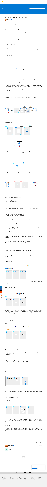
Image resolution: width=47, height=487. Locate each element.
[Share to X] (25, 472)
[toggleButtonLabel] (44, 2)
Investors (39, 480)
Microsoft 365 (25, 479)
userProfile (40, 445)
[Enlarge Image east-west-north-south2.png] (18, 136)
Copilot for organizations (4, 479)
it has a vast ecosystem (15, 68)
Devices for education (18, 477)
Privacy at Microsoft (39, 479)
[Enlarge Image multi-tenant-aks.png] (17, 273)
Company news (39, 478)
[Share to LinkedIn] (23, 472)
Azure (31, 476)
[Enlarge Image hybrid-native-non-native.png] (20, 409)
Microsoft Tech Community (33, 480)
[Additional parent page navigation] (7, 2)
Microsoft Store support (12, 478)
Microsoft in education (19, 476)
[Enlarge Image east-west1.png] (17, 165)
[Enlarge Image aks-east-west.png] (22, 184)
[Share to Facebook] (24, 472)
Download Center (11, 477)
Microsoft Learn (32, 478)
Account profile (11, 476)
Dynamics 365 (25, 478)
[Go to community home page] (2, 1)
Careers (38, 476)
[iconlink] (6, 449)
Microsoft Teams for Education (19, 478)
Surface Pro (3, 476)
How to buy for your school (19, 480)
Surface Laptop (3, 477)
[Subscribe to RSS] (29, 472)
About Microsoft (39, 477)
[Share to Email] (30, 472)
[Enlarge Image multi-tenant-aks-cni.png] (17, 333)
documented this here (39, 32)
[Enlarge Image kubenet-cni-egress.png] (17, 380)
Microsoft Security (25, 477)
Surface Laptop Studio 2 (4, 478)
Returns (10, 479)
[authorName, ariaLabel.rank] (6, 20)
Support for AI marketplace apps (33, 479)
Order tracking (11, 480)
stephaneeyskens (9, 19)
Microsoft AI (25, 476)
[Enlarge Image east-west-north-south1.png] (22, 110)
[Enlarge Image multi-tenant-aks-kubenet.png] (17, 300)
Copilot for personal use (4, 480)
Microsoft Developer (32, 477)
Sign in (35, 468)
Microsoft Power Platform (26, 480)
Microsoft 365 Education (19, 479)
